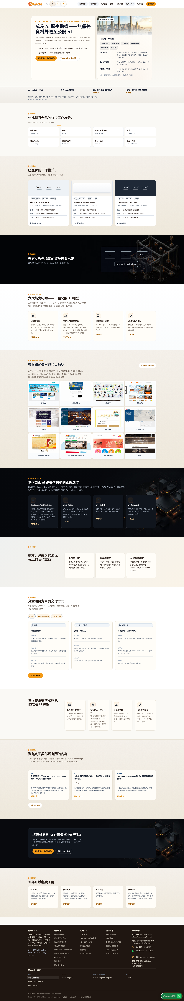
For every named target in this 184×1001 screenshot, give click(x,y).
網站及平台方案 (60, 938)
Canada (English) (67, 978)
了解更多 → (35, 337)
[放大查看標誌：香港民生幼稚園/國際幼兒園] (76, 443)
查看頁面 (34, 904)
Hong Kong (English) (35, 981)
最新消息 (140, 4)
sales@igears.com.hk (147, 957)
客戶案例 (104, 4)
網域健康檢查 (85, 946)
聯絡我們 (151, 4)
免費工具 (129, 4)
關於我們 (120, 4)
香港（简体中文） (34, 985)
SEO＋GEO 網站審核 (88, 938)
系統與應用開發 (60, 942)
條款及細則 (73, 997)
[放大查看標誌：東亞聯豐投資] (76, 391)
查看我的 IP (84, 950)
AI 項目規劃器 (85, 953)
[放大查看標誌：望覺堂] (140, 443)
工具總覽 (83, 934)
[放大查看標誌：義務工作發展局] (108, 443)
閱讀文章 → (35, 796)
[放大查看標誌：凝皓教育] (108, 391)
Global (128, 978)
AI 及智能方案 (59, 946)
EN (58, 4)
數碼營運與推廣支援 (62, 953)
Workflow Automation (63, 950)
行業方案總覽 (111, 934)
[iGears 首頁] (35, 3)
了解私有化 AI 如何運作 (68, 58)
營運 (111, 4)
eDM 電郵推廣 (59, 957)
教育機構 (109, 938)
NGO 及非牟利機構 (113, 942)
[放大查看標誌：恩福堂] (44, 417)
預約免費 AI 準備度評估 (46, 58)
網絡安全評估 (59, 965)
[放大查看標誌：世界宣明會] (140, 391)
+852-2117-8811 (149, 947)
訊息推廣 (57, 961)
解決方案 (82, 4)
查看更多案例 (35, 675)
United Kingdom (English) (102, 978)
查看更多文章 (35, 805)
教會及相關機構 (112, 953)
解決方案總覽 (59, 934)
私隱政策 (64, 997)
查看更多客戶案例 (147, 365)
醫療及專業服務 (112, 946)
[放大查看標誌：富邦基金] (44, 391)
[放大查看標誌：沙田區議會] (76, 417)
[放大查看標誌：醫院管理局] (108, 417)
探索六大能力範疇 (63, 851)
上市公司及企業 (112, 950)
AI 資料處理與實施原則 (85, 997)
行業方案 (93, 4)
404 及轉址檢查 (86, 942)
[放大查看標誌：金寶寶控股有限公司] (44, 443)
